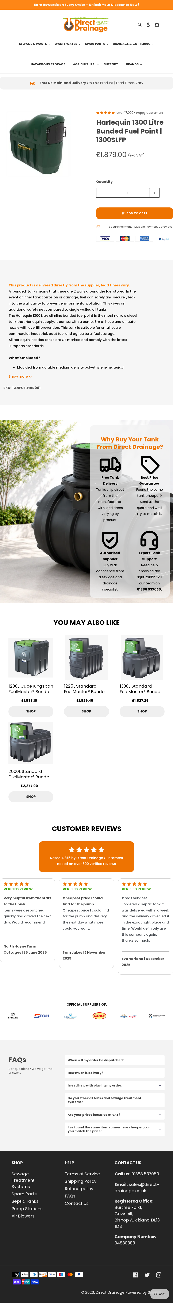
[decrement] (101, 192)
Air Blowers (23, 1216)
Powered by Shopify (143, 1292)
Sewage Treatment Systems (23, 1180)
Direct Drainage (110, 1292)
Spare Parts (24, 1194)
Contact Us (77, 1203)
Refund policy (79, 1189)
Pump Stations (27, 1209)
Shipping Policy (80, 1181)
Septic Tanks (25, 1201)
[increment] (154, 192)
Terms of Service (82, 1174)
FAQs (70, 1196)
